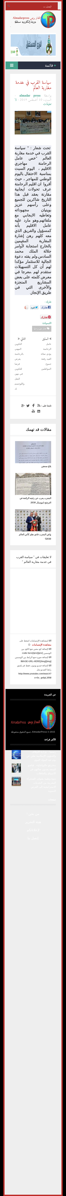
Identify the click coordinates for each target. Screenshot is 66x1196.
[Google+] (22, 405)
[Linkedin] (38, 411)
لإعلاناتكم (33, 830)
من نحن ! (33, 814)
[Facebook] (33, 405)
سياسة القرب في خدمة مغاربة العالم (33, 85)
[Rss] (38, 405)
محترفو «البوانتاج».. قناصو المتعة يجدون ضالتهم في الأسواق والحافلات (42, 769)
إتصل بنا (32, 838)
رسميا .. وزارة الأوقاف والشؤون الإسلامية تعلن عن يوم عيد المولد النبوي (41, 755)
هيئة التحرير (33, 822)
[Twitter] (27, 405)
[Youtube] (33, 411)
